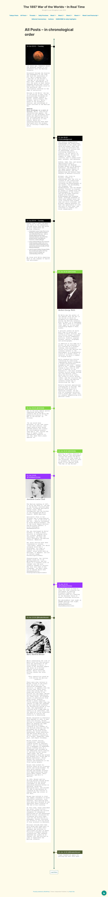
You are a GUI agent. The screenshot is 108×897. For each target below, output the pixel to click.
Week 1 (52, 15)
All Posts (23, 15)
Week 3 (68, 15)
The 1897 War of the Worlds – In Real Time (54, 7)
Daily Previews (43, 15)
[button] (54, 872)
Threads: (32, 15)
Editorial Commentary (39, 19)
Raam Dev (72, 891)
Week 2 (60, 15)
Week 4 (76, 15)
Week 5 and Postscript (89, 15)
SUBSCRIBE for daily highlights (66, 19)
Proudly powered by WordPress (41, 891)
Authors (51, 19)
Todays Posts (13, 15)
